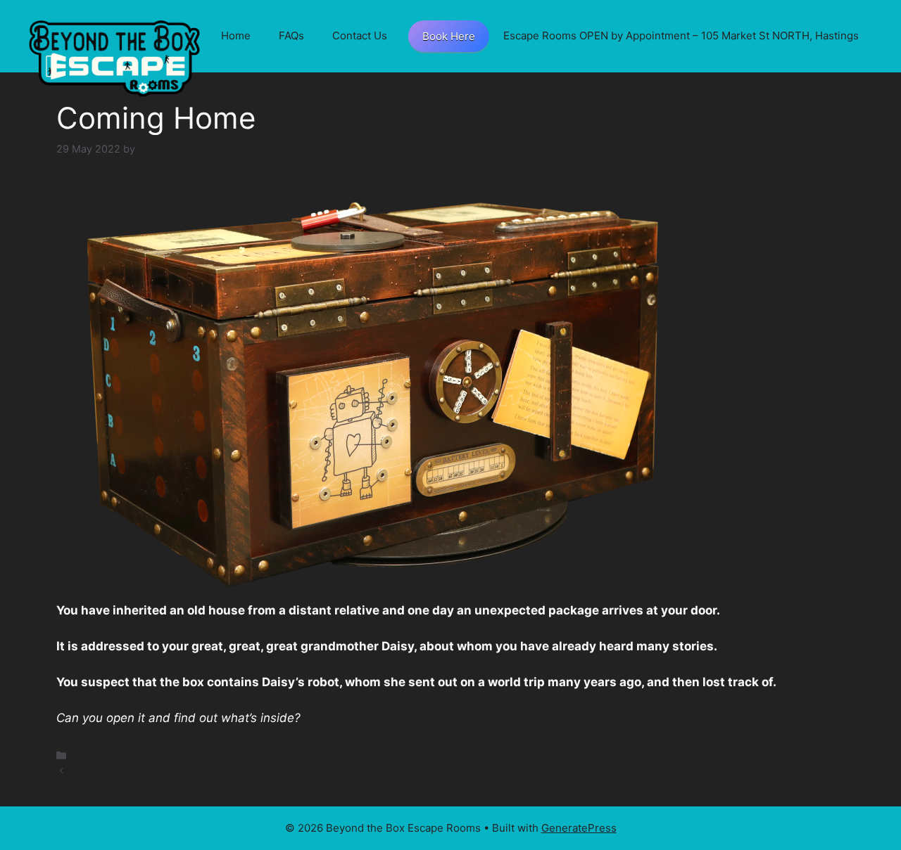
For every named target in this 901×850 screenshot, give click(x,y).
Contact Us (359, 35)
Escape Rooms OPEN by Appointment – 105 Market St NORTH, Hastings (681, 35)
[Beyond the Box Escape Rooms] (114, 56)
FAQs (291, 35)
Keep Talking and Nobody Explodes (157, 770)
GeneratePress (579, 828)
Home (236, 35)
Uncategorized (107, 755)
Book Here (448, 36)
